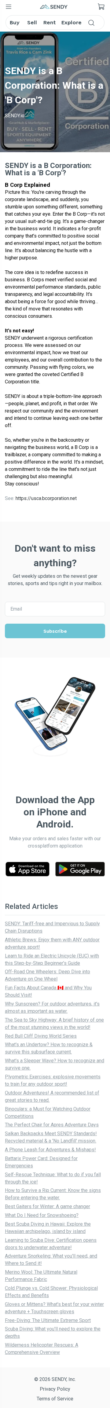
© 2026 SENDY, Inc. (55, 1379)
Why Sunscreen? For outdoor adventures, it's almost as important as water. (52, 1007)
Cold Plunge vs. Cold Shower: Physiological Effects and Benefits (51, 1291)
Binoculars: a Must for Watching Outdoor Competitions (47, 1112)
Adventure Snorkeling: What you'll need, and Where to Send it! (51, 1259)
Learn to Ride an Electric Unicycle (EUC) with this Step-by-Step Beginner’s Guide (52, 959)
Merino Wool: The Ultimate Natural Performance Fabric (41, 1275)
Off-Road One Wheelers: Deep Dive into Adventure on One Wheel (47, 975)
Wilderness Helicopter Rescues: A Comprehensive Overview (41, 1348)
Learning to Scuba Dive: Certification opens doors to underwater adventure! (51, 1243)
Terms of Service (55, 1399)
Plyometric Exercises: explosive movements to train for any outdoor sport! (53, 1080)
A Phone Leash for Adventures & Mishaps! (50, 1150)
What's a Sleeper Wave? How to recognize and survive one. (54, 1064)
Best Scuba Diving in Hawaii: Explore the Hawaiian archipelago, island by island (48, 1227)
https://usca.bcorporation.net (46, 498)
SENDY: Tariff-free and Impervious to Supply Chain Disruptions (52, 927)
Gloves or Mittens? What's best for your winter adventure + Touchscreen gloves (54, 1307)
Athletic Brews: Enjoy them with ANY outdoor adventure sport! (52, 943)
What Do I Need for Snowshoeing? (42, 1215)
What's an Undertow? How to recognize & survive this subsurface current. (49, 1048)
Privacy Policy (55, 1389)
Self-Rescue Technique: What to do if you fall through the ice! (53, 1178)
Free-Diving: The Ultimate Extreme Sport (48, 1320)
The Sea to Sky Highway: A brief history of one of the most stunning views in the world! (54, 1023)
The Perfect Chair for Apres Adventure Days (52, 1125)
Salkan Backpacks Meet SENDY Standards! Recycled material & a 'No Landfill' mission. (51, 1137)
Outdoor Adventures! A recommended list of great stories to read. (52, 1096)
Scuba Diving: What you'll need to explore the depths (53, 1332)
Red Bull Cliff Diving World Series (41, 1036)
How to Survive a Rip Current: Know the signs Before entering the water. (53, 1194)
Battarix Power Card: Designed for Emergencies (41, 1162)
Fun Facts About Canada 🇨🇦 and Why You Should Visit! (48, 991)
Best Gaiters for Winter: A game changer (47, 1206)
